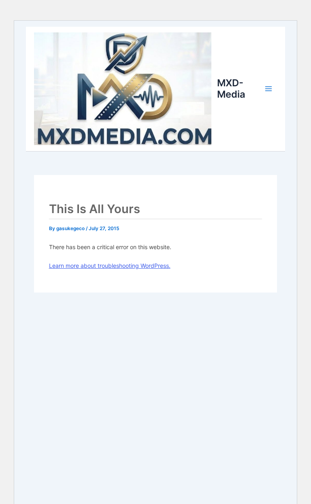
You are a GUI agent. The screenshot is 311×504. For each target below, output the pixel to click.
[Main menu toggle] (268, 88)
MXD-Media (231, 88)
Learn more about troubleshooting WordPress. (109, 265)
